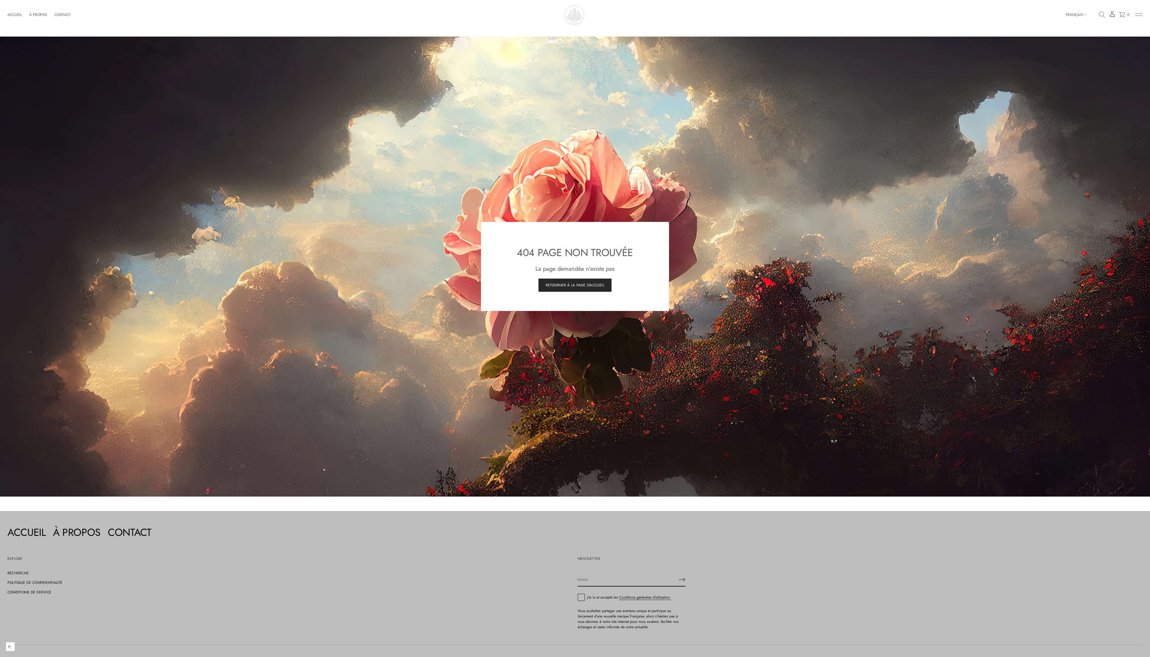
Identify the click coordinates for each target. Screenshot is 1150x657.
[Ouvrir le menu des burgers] (1139, 14)
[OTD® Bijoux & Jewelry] (575, 15)
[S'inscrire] (682, 579)
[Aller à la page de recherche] (1102, 14)
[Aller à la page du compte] (1112, 16)
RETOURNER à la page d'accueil (575, 285)
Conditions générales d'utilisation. (645, 597)
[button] (1102, 14)
